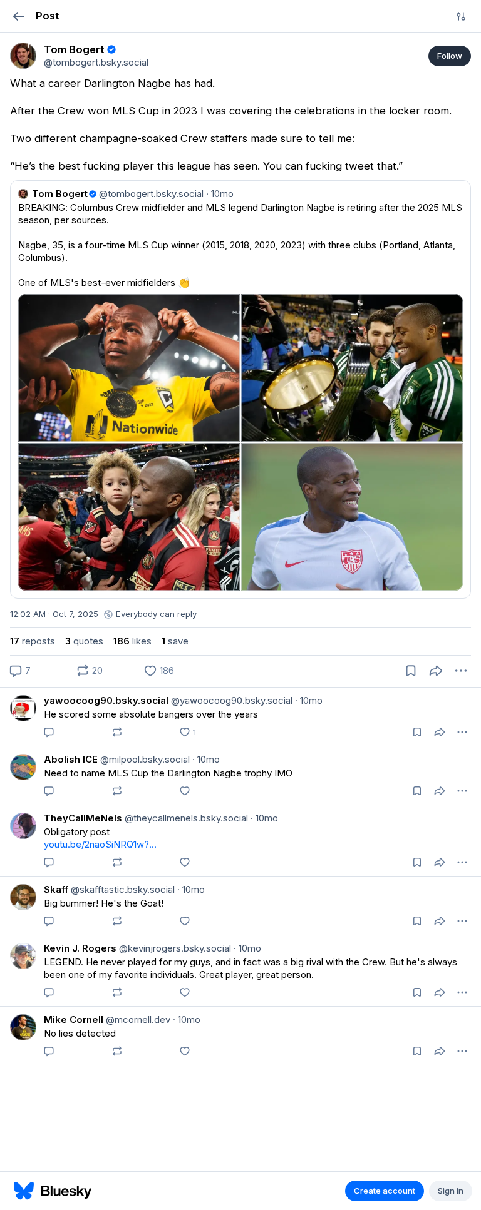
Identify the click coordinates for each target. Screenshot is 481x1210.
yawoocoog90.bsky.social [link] (106, 700)
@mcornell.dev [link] (136, 1019)
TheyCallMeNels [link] (83, 818)
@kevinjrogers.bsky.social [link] (173, 948)
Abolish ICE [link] (71, 759)
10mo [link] (309, 700)
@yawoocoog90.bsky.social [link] (230, 700)
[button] (18, 16)
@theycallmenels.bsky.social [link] (185, 818)
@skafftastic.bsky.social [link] (121, 889)
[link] (23, 56)
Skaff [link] (56, 889)
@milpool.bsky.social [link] (144, 759)
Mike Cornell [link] (73, 1019)
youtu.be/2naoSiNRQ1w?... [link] (100, 844)
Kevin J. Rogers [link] (80, 948)
